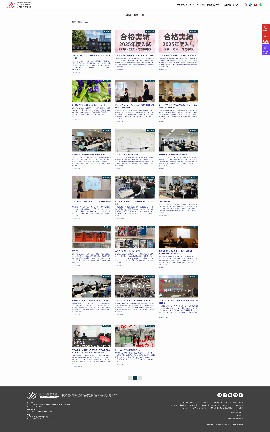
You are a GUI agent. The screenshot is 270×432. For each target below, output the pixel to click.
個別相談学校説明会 (266, 41)
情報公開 (240, 408)
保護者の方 (239, 405)
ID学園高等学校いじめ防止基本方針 (222, 408)
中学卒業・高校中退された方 (210, 405)
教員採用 (240, 415)
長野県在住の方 (227, 405)
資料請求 (265, 30)
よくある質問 (172, 405)
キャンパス (200, 5)
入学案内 (227, 5)
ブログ (235, 5)
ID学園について (181, 5)
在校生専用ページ (237, 412)
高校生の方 (193, 405)
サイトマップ (185, 408)
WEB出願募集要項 (266, 52)
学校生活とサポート (214, 5)
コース (191, 5)
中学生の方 (183, 405)
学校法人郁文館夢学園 (235, 419)
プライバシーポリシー (200, 408)
